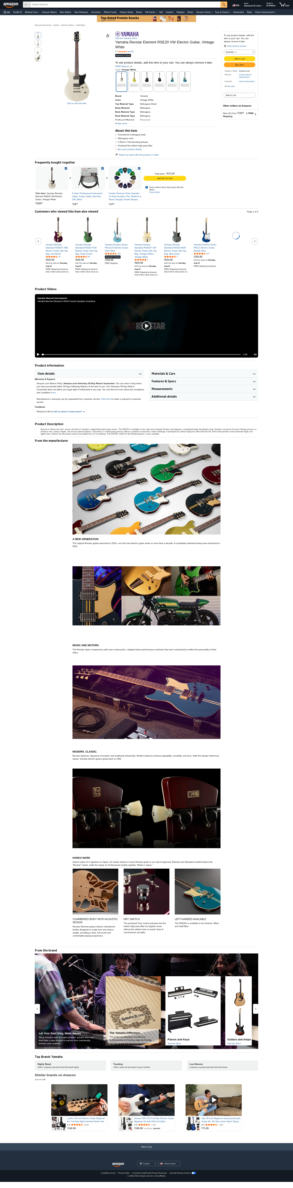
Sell (161, 12)
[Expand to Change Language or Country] (155, 1163)
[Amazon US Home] (118, 1165)
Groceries (96, 12)
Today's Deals (126, 12)
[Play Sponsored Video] (146, 1100)
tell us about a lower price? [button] (68, 411)
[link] (88, 178)
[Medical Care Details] (39, 12)
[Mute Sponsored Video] (103, 1112)
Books (139, 12)
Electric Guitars (67, 25)
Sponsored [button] (39, 1079)
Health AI (17, 12)
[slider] (141, 354)
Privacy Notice (124, 1173)
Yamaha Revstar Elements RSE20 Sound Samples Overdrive (66, 301)
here (53, 392)
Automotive (238, 12)
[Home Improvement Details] (275, 12)
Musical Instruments (43, 25)
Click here (106, 399)
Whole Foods (110, 12)
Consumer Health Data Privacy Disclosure (149, 1173)
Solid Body (80, 25)
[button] (6, 12)
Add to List (231, 95)
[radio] (38, 35)
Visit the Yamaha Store (126, 38)
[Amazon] (11, 4)
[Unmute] (255, 354)
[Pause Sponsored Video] (103, 1107)
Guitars (56, 25)
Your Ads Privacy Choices (179, 1173)
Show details (154, 192)
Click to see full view (76, 103)
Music (190, 12)
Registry (180, 12)
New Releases (81, 12)
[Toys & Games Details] (230, 12)
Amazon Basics (49, 12)
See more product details (129, 149)
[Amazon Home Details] (212, 12)
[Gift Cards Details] (156, 12)
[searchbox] (125, 4)
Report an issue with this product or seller (139, 155)
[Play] (37, 354)
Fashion (170, 12)
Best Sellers (65, 12)
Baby (249, 12)
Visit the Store (174, 1043)
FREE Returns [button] (122, 66)
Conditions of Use (108, 1173)
